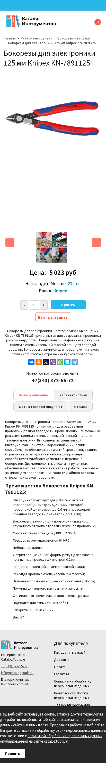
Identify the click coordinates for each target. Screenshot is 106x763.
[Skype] (67, 362)
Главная (10, 38)
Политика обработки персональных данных (71, 695)
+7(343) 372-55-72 (14, 666)
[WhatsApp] (60, 362)
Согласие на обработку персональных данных (72, 683)
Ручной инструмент (36, 38)
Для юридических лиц (72, 705)
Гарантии (61, 674)
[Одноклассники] (39, 362)
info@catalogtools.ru (17, 672)
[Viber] (53, 362)
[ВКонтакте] (31, 362)
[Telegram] (75, 362)
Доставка (61, 659)
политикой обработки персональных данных (65, 735)
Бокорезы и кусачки (73, 38)
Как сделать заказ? (69, 652)
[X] (46, 362)
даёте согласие (19, 730)
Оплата (60, 666)
